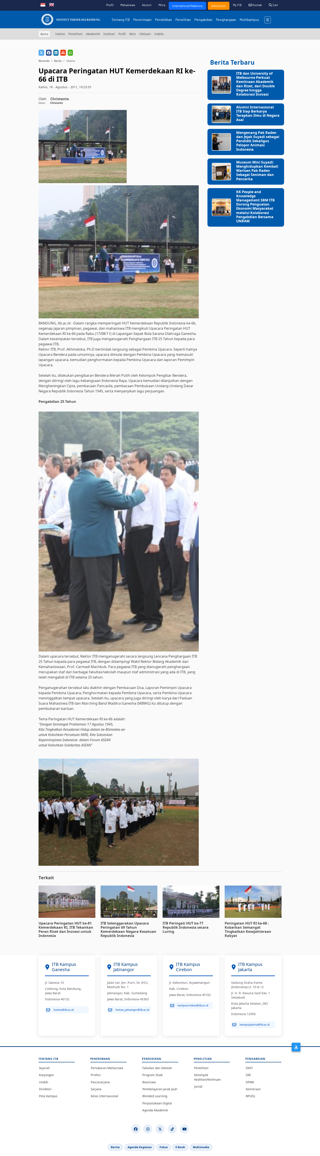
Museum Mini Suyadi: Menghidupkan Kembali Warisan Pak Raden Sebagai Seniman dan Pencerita (257, 170)
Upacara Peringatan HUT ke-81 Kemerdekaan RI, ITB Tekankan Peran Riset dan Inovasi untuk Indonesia (66, 929)
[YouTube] (184, 1129)
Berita (58, 61)
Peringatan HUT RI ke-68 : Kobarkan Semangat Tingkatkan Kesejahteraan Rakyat (248, 929)
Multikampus (249, 19)
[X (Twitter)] (160, 1129)
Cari (275, 5)
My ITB (237, 5)
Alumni (147, 5)
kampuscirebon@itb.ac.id (193, 1005)
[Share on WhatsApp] (70, 53)
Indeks (159, 34)
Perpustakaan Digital (157, 1103)
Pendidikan (163, 19)
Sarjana (96, 1089)
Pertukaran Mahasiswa (107, 1068)
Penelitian (183, 19)
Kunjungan (46, 1075)
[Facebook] (135, 1129)
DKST (249, 1068)
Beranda (44, 61)
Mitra (161, 5)
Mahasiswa (127, 5)
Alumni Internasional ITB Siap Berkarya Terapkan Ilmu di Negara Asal (258, 113)
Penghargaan (226, 19)
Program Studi (152, 1075)
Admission (218, 6)
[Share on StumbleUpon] (63, 53)
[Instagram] (147, 1129)
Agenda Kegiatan (140, 1147)
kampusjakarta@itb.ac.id (254, 1024)
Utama (60, 34)
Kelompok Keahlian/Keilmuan (207, 1077)
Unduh (43, 1082)
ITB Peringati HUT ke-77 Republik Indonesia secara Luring (186, 927)
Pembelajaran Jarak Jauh (159, 1089)
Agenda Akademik (155, 1110)
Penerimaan (142, 19)
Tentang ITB (120, 19)
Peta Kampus (48, 1096)
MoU (132, 34)
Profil (109, 5)
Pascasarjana (100, 1082)
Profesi (96, 1075)
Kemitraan (253, 1089)
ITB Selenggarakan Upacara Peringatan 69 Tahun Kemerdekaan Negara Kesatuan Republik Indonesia (128, 929)
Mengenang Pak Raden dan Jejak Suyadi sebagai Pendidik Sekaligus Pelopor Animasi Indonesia (257, 141)
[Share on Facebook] (49, 53)
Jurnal (198, 1086)
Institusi (109, 34)
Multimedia (201, 1147)
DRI (248, 1075)
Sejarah (44, 1068)
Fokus (164, 1147)
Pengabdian (203, 19)
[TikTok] (172, 1129)
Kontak (257, 5)
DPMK (250, 1082)
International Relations (187, 6)
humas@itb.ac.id (64, 1010)
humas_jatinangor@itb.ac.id (132, 1010)
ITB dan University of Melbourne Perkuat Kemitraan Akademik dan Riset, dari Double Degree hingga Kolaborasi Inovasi (255, 84)
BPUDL (250, 1096)
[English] (51, 4)
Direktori (45, 1089)
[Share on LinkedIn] (56, 53)
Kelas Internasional (104, 1096)
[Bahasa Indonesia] (42, 4)
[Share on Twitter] (41, 53)
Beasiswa (149, 1082)
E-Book (180, 1147)
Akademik (93, 34)
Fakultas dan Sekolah (157, 1068)
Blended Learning (154, 1096)
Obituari (145, 34)
